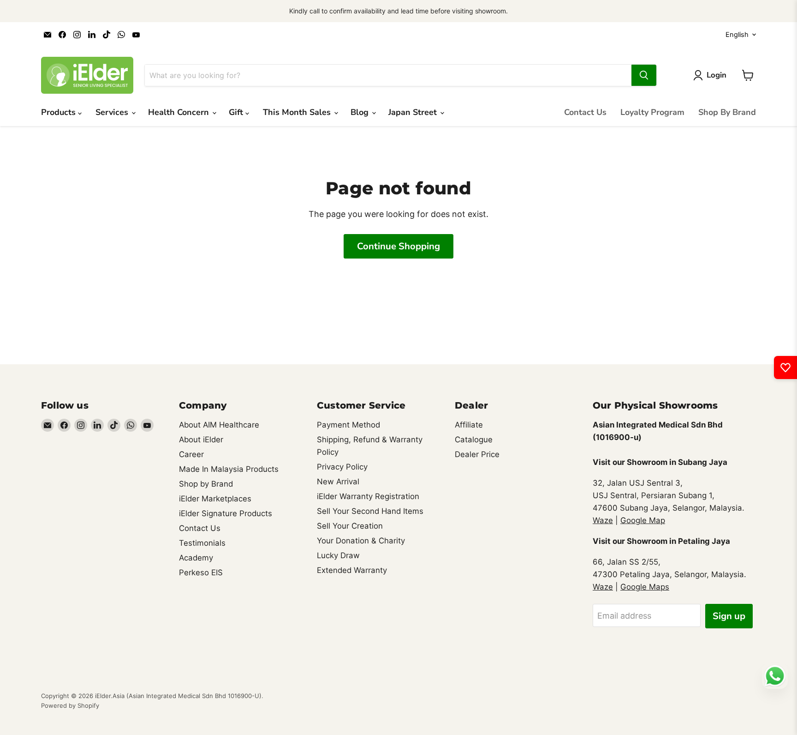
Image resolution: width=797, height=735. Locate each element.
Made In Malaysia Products (229, 469)
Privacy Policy (342, 466)
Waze (603, 520)
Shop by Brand (206, 483)
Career (191, 454)
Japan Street (413, 112)
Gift (237, 112)
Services (113, 112)
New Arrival (338, 481)
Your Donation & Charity (361, 540)
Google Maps (644, 586)
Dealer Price (477, 454)
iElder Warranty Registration (368, 496)
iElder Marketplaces (215, 498)
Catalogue (474, 439)
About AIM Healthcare (219, 424)
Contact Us (585, 112)
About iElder (201, 439)
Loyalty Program (652, 112)
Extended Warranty (352, 570)
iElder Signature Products (225, 513)
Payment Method (348, 424)
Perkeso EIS (201, 572)
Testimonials (202, 543)
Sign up (729, 616)
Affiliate (469, 424)
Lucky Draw (338, 555)
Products (59, 112)
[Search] (643, 75)
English (737, 34)
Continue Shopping (398, 246)
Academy (196, 557)
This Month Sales (298, 112)
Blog (361, 112)
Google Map (642, 520)
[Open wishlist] (785, 367)
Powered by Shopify (70, 705)
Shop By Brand (727, 112)
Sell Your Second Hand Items (370, 511)
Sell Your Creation (350, 525)
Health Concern (179, 112)
